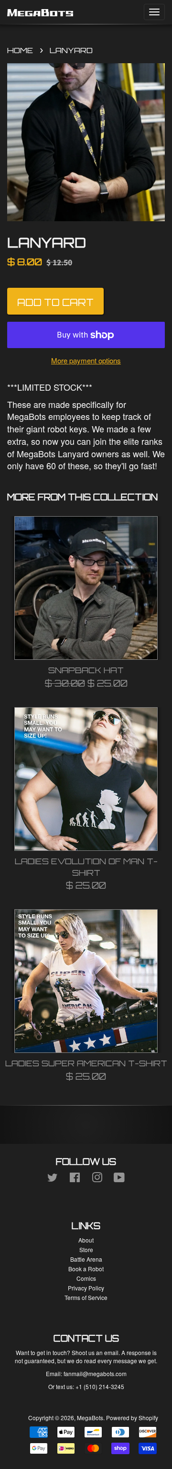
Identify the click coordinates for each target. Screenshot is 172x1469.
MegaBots (90, 1417)
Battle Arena (86, 1259)
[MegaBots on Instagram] (97, 1179)
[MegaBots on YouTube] (119, 1179)
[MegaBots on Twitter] (52, 1179)
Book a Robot (86, 1269)
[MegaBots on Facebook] (74, 1179)
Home (20, 50)
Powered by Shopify (132, 1417)
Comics (86, 1278)
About (86, 1240)
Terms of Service (86, 1297)
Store (86, 1249)
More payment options (86, 360)
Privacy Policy (86, 1288)
